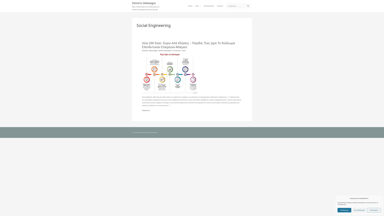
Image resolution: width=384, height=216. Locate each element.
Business (145, 51)
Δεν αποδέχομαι (359, 210)
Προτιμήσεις (374, 210)
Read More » (146, 110)
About (190, 6)
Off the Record (209, 6)
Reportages (153, 51)
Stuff (197, 6)
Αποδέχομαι (344, 210)
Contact (220, 6)
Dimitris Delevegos (144, 3)
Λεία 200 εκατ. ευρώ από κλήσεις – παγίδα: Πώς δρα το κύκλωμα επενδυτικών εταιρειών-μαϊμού (188, 45)
